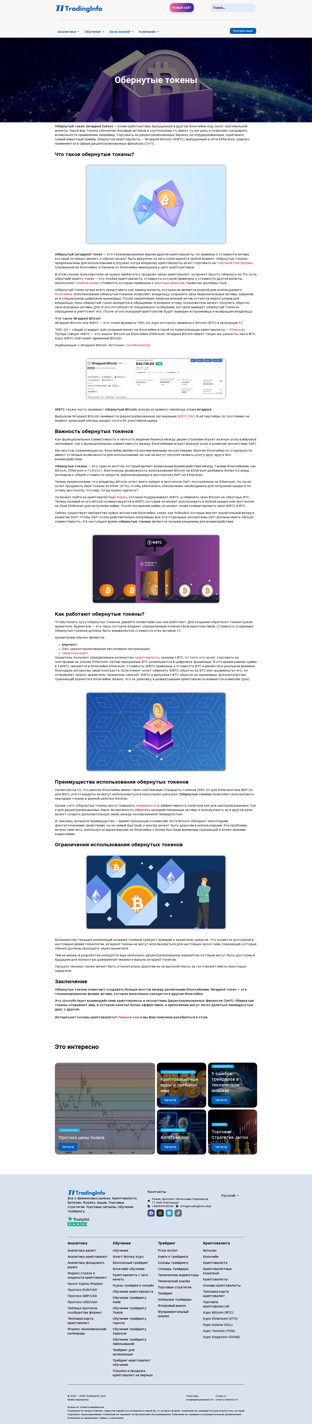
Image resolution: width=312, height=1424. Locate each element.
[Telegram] (169, 1213)
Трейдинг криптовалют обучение (132, 1362)
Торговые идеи (69, 1130)
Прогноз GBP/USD (82, 1296)
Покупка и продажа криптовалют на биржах (133, 1373)
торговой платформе (234, 263)
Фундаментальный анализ (173, 1314)
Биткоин (209, 1250)
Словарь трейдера (173, 1130)
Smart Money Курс (128, 1256)
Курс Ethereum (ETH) (220, 1318)
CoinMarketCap (138, 345)
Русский (228, 1195)
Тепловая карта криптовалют (81, 1321)
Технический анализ (174, 1281)
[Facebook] (151, 1213)
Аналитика (67, 31)
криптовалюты (147, 657)
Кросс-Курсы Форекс (85, 1283)
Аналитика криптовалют (88, 1256)
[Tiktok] (178, 1213)
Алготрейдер (175, 1137)
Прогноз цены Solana (81, 1137)
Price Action (168, 1250)
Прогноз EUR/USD (82, 1289)
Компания (147, 31)
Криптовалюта (215, 1262)
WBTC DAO (186, 416)
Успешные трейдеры (174, 1299)
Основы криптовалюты (221, 1285)
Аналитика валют (82, 1250)
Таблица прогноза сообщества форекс (85, 1310)
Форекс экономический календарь (87, 1331)
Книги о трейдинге (173, 1256)
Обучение (92, 31)
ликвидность (146, 805)
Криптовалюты (215, 1279)
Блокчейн (210, 1256)
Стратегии (219, 1124)
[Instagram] (160, 1213)
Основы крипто (222, 1066)
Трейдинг (165, 1293)
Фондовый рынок (172, 1305)
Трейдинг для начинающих (124, 1352)
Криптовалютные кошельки (217, 1271)
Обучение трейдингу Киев (129, 1300)
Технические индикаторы (178, 1275)
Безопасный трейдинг (130, 1262)
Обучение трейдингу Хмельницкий (129, 1341)
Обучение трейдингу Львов (129, 1310)
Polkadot (94, 470)
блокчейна (63, 294)
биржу (122, 497)
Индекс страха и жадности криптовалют (87, 1275)
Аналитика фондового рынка (86, 1265)
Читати (68, 1147)
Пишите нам (128, 1017)
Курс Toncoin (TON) (219, 1330)
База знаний (120, 31)
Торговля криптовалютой (178, 1072)
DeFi (149, 143)
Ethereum (237, 329)
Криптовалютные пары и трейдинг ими (179, 1085)
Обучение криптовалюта (133, 1291)
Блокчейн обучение (129, 1269)
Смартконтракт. (75, 653)
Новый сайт (181, 7)
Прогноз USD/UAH (83, 1302)
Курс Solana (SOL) (218, 1324)
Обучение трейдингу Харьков (129, 1331)
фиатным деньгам (169, 283)
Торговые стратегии (174, 1287)
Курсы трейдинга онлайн (133, 1285)
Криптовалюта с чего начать (130, 1277)
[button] (68, 32)
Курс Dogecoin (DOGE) (221, 1337)
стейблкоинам (87, 283)
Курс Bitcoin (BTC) (218, 1312)
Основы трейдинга (173, 1262)
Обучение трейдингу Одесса (129, 1321)
